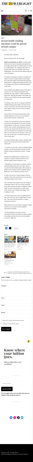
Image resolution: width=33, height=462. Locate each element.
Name (3, 298)
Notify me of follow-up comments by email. (13, 320)
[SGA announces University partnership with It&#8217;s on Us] (10, 254)
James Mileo (15, 272)
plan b (25, 272)
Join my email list (6, 389)
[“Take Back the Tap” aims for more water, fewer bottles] (23, 239)
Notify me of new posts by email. (11, 323)
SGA (11, 273)
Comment (4, 285)
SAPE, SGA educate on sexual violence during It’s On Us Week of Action (10, 245)
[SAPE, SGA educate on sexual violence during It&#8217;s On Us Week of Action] (10, 239)
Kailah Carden (20, 272)
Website (3, 312)
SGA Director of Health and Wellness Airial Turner (22, 273)
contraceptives (10, 272)
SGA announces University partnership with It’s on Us (9, 260)
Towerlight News (4, 50)
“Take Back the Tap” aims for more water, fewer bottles (23, 245)
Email (3, 305)
